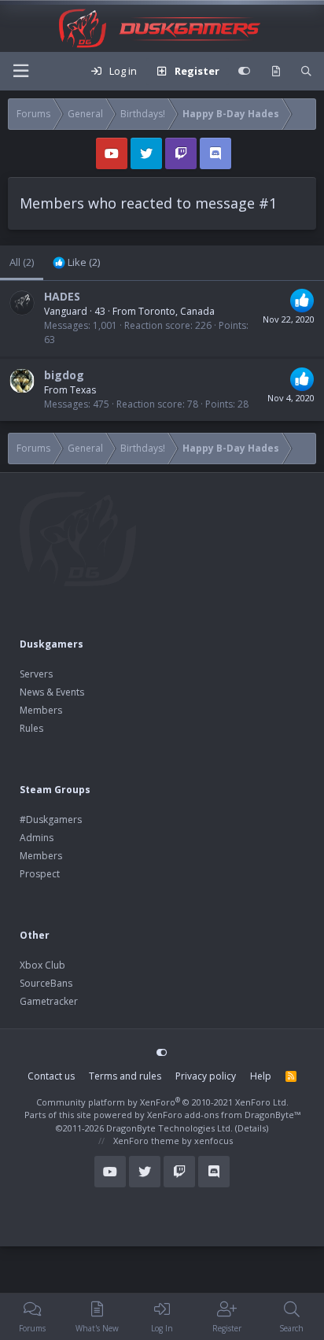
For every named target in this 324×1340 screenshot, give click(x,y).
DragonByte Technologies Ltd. (169, 1128)
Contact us (51, 1076)
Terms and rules (125, 1076)
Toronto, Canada (176, 311)
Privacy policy (205, 1076)
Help (260, 1076)
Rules (31, 728)
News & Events (52, 692)
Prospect (40, 873)
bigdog (64, 374)
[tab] (76, 262)
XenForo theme (146, 1140)
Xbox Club (42, 965)
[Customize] (244, 71)
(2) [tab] (21, 262)
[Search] (306, 71)
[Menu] (20, 71)
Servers (36, 674)
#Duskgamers (51, 819)
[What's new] (276, 71)
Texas (83, 390)
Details (251, 1128)
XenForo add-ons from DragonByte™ (223, 1114)
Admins (36, 837)
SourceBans (46, 983)
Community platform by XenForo (162, 1102)
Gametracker (49, 1001)
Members (41, 710)
